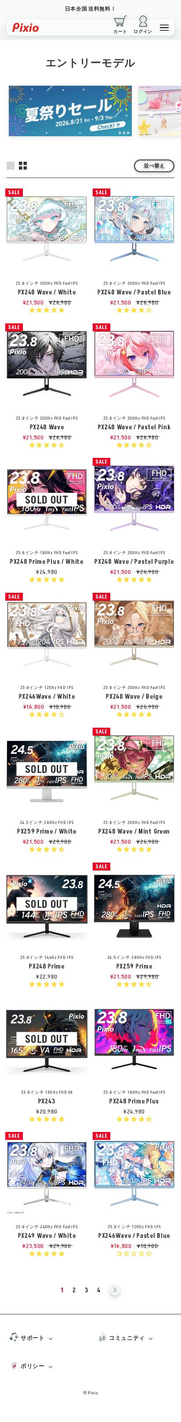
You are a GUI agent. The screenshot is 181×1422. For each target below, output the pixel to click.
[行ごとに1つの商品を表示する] (10, 166)
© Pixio (90, 1393)
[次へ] (114, 1290)
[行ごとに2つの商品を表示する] (23, 166)
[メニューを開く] (164, 28)
